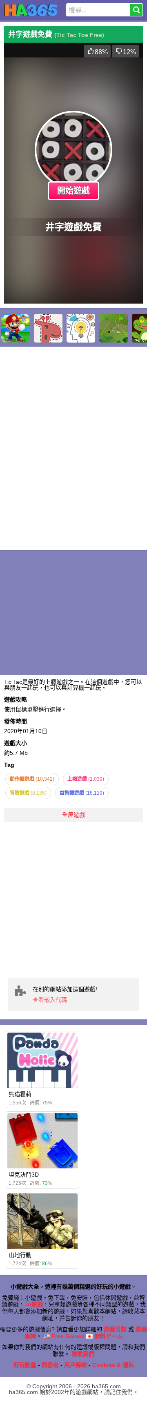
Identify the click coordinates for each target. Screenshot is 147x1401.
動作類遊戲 (32, 779)
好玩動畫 (24, 1365)
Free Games (67, 1336)
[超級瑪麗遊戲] (15, 328)
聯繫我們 (82, 1354)
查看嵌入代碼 (50, 999)
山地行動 (20, 1255)
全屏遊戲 (73, 814)
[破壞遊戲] (113, 328)
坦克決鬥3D (24, 1174)
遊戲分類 (115, 1329)
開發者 (50, 1365)
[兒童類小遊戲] (48, 328)
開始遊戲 (73, 190)
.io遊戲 (33, 1304)
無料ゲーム (108, 1336)
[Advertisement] (73, 900)
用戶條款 (75, 1365)
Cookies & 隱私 (113, 1365)
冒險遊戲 (28, 793)
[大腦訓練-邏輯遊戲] (81, 328)
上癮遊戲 (85, 779)
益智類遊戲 (82, 793)
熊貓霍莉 (20, 1094)
